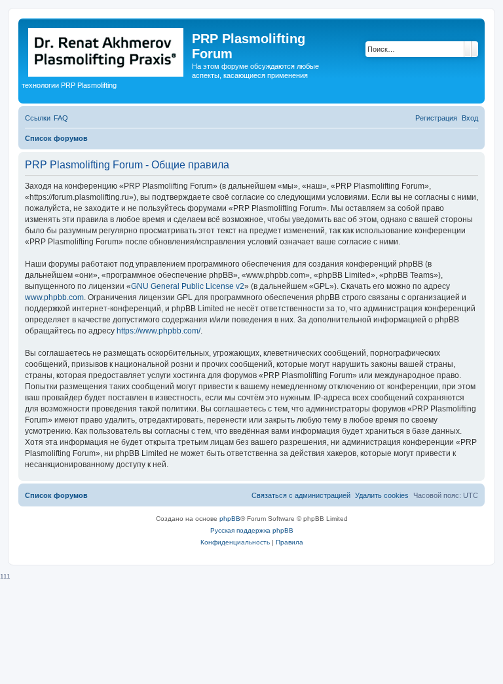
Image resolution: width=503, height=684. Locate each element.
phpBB (229, 518)
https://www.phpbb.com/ (158, 330)
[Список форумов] (107, 50)
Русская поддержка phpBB (251, 530)
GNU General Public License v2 (187, 286)
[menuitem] (61, 118)
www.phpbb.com (54, 297)
